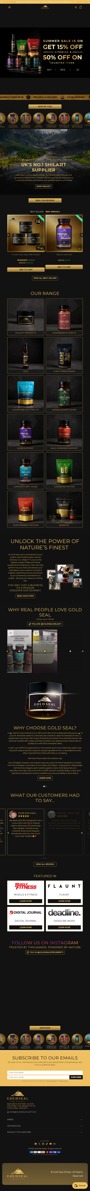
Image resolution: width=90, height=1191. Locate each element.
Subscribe (76, 1077)
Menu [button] (10, 1119)
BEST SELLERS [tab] (36, 212)
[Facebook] (36, 1144)
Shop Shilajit (44, 186)
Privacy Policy (63, 1081)
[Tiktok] (47, 1144)
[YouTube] (50, 1144)
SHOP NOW (45, 1028)
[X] (39, 1144)
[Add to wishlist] (41, 249)
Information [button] (14, 1126)
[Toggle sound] (29, 632)
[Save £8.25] (26, 251)
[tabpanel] (45, 247)
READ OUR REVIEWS (45, 200)
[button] (11, 7)
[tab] (53, 211)
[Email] (54, 1144)
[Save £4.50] (64, 251)
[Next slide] (82, 235)
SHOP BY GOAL (45, 106)
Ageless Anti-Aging (26, 254)
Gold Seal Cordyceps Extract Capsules (64, 254)
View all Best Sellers (45, 278)
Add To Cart (26, 267)
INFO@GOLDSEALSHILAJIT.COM (23, 1112)
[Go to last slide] (11, 734)
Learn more (26, 901)
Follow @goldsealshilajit (46, 624)
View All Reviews (45, 864)
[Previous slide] (8, 235)
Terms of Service (51, 1081)
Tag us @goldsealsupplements (46, 952)
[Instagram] (43, 1144)
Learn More (45, 778)
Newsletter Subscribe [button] (19, 1132)
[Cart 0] (80, 7)
